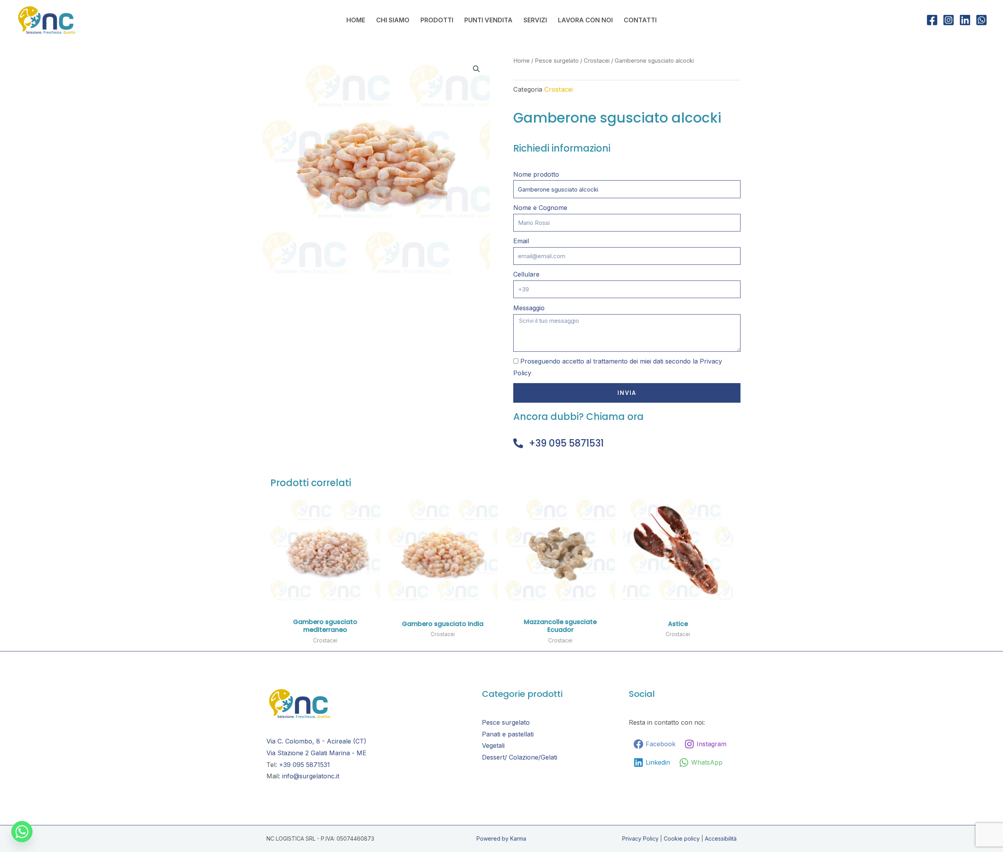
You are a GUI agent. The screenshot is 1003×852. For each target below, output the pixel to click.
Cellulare (526, 274)
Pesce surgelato (557, 60)
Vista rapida (325, 598)
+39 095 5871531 (566, 443)
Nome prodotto (536, 174)
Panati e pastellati (508, 734)
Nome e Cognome (540, 208)
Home (521, 60)
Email (521, 241)
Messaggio (529, 308)
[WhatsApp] (981, 20)
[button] (476, 69)
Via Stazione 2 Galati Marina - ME (316, 753)
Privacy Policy (640, 838)
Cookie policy (682, 838)
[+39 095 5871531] (518, 443)
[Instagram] (948, 20)
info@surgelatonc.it (310, 776)
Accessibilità (721, 838)
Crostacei (597, 60)
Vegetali (493, 745)
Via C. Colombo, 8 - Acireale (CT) (316, 741)
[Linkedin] (965, 20)
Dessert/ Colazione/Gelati (519, 757)
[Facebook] (932, 20)
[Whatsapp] (22, 831)
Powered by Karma (501, 838)
